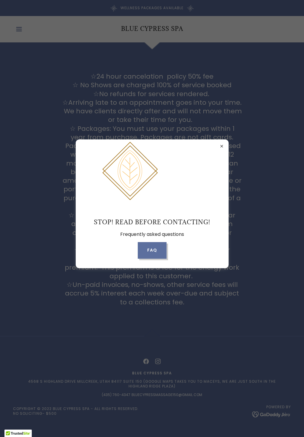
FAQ (152, 250)
